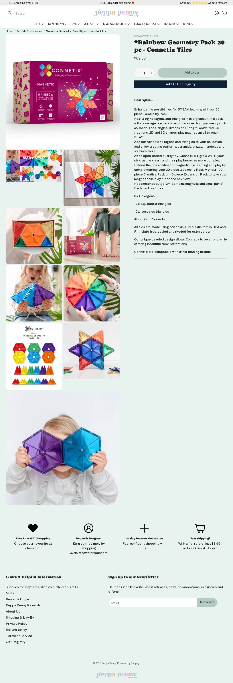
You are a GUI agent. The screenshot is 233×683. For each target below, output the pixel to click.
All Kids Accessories (29, 31)
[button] (44, 13)
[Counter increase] (151, 73)
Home (9, 31)
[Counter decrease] (137, 73)
